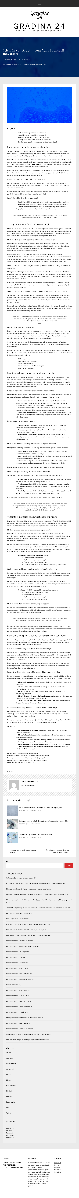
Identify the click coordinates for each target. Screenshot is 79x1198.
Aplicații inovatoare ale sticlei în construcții (32, 135)
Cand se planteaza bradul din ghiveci (18, 990)
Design (8, 1074)
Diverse (10, 771)
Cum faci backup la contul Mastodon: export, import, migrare (26, 930)
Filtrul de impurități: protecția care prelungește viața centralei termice (29, 889)
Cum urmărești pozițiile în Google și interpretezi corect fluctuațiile (27, 1039)
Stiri (7, 1107)
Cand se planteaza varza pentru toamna (19, 974)
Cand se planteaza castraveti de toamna (19, 1029)
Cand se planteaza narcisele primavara (19, 1007)
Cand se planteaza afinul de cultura (17, 995)
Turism (8, 1113)
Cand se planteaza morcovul (15, 957)
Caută (8, 861)
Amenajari (9, 1058)
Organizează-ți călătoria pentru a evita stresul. (36, 834)
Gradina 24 (39, 26)
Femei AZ (9, 1133)
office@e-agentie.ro (16, 1167)
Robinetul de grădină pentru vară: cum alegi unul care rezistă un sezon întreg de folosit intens (36, 883)
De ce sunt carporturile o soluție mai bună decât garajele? (26, 758)
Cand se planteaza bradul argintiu (17, 968)
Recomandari (10, 1102)
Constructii (9, 1069)
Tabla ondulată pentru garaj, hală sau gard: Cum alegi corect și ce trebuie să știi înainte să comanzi (38, 908)
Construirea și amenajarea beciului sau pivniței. (22, 753)
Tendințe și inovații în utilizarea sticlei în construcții (34, 140)
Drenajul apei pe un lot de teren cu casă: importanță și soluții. (27, 760)
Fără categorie (11, 1085)
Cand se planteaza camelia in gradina (18, 1001)
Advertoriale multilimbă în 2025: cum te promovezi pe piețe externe (28, 935)
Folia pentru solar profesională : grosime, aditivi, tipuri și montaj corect (28, 924)
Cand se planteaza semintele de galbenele (20, 979)
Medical (9, 1091)
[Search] (76, 2)
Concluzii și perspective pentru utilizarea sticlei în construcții (37, 142)
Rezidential (9, 1135)
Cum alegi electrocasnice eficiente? (18, 919)
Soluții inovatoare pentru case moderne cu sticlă (33, 137)
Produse (9, 1096)
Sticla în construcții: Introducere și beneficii (32, 133)
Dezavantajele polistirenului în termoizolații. (21, 762)
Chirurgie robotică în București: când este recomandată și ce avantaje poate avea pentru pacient (37, 894)
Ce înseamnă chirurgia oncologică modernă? (20, 878)
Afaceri (8, 1052)
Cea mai (9, 1130)
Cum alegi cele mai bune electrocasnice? (19, 913)
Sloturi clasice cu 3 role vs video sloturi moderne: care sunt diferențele (29, 1034)
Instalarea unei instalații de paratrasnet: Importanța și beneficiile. (28, 755)
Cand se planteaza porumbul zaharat (18, 1023)
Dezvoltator (10, 1137)
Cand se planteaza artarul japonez (17, 1012)
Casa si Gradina (11, 1063)
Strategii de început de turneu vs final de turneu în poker (24, 1018)
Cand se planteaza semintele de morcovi (19, 941)
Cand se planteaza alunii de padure (17, 952)
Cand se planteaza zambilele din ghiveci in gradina (22, 946)
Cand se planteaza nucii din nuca (17, 963)
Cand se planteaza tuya (14, 985)
